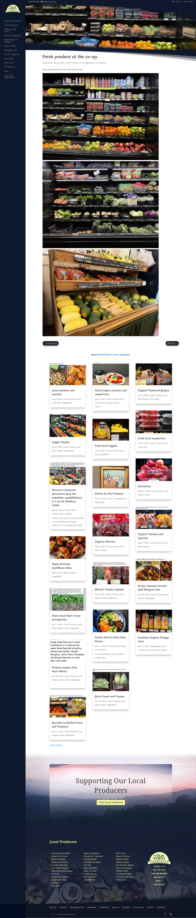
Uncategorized (120, 498)
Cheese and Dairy (10, 30)
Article (67, 510)
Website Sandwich (67, 914)
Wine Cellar (10, 46)
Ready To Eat (63, 628)
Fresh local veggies (106, 445)
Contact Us (10, 67)
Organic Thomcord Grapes (153, 390)
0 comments (101, 63)
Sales (67, 680)
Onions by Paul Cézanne (109, 493)
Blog (7, 71)
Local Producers (12, 54)
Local (54, 402)
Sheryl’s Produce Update (109, 589)
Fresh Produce (11, 25)
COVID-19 (150, 907)
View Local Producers (111, 802)
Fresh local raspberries (151, 438)
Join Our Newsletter (10, 76)
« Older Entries (56, 745)
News (62, 514)
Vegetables (89, 63)
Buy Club (9, 58)
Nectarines (144, 486)
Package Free (11, 50)
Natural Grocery (13, 21)
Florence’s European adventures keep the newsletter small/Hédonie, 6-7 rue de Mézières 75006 (67, 497)
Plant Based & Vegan (11, 41)
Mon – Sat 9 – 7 (177, 1)
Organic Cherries (105, 541)
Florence (48, 63)
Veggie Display (61, 442)
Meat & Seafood (13, 35)
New (59, 402)
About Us (9, 63)
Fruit (81, 63)
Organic (60, 450)
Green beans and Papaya (109, 696)
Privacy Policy (138, 907)
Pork (97, 649)
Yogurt (98, 406)
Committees (91, 907)
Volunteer (63, 907)
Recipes (73, 573)
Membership (104, 907)
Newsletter (161, 907)
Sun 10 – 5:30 (188, 1)
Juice (153, 650)
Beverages (155, 646)
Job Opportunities (77, 907)
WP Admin (126, 907)
